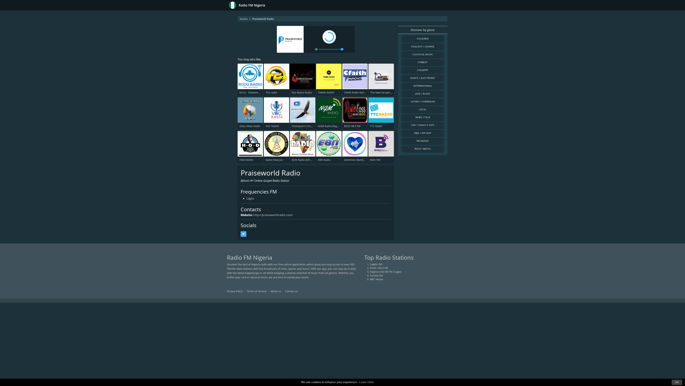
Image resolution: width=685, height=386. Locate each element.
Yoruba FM (376, 275)
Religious (423, 140)
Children (423, 38)
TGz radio (271, 92)
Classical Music (422, 54)
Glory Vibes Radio (249, 126)
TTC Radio (376, 126)
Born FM (375, 160)
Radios (244, 19)
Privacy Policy (235, 291)
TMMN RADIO (326, 92)
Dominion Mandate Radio (359, 160)
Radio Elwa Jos (274, 160)
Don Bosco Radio (302, 92)
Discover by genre (423, 30)
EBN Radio (324, 160)
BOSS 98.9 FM (352, 126)
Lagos (250, 198)
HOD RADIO (246, 160)
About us (275, 291)
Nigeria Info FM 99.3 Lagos (386, 271)
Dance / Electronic (422, 78)
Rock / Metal (423, 148)
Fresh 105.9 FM (379, 268)
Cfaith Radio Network (356, 92)
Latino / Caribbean (423, 101)
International (422, 85)
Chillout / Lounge (423, 46)
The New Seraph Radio (383, 92)
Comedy (423, 62)
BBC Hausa (376, 279)
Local (423, 109)
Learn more (366, 382)
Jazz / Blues (422, 93)
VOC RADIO (272, 126)
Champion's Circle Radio (306, 126)
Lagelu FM (376, 264)
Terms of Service (257, 291)
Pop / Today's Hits (422, 125)
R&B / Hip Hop (422, 133)
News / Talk (422, 117)
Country (422, 70)
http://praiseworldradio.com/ (273, 215)
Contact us (291, 291)
